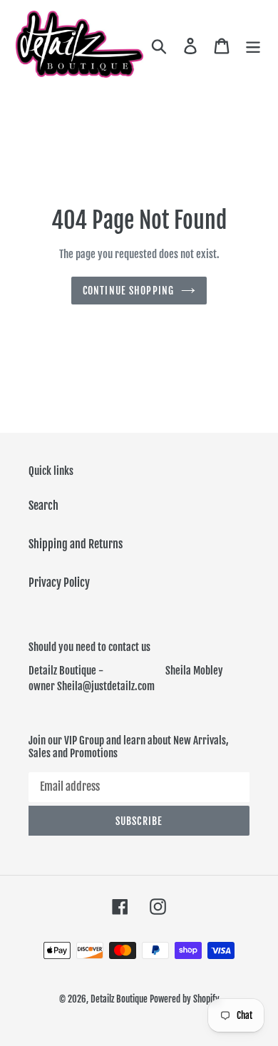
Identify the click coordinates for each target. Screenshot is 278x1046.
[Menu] (253, 45)
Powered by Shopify (185, 999)
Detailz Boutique (119, 999)
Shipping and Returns (76, 544)
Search (43, 505)
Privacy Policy (59, 582)
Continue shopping (128, 290)
